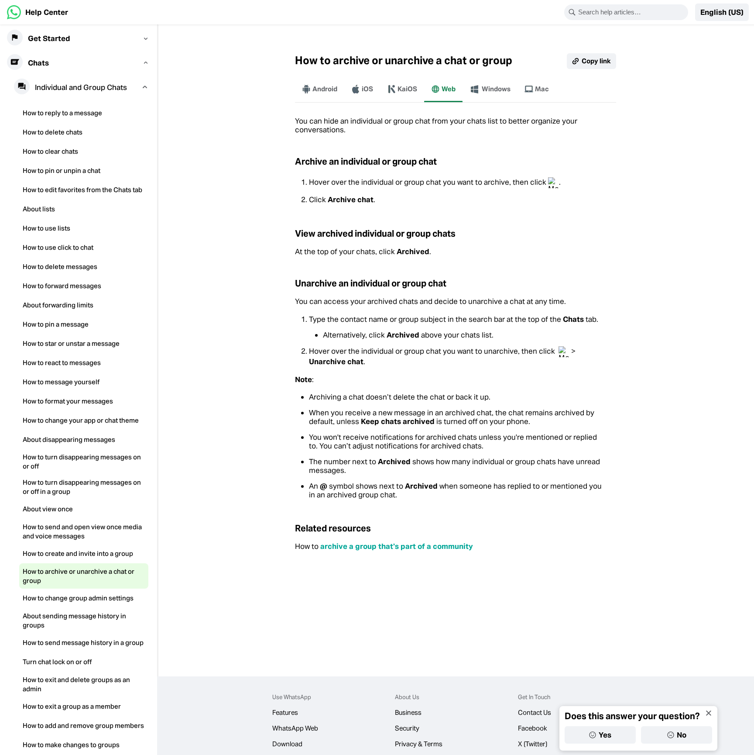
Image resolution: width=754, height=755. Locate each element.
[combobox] (632, 12)
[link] (37, 12)
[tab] (319, 89)
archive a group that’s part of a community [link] (396, 546)
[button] (722, 12)
